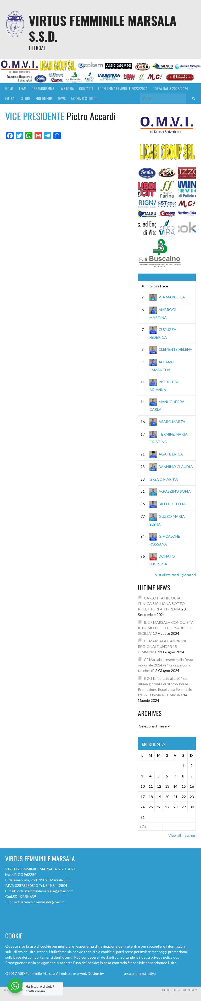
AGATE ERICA (171, 454)
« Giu (143, 826)
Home (9, 88)
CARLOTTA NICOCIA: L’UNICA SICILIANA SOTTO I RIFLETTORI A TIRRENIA (162, 603)
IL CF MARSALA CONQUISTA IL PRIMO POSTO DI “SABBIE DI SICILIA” (166, 628)
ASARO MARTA (172, 421)
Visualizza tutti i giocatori (175, 574)
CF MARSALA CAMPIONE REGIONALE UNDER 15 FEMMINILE (162, 646)
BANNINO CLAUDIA (176, 466)
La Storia (66, 88)
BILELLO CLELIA (172, 504)
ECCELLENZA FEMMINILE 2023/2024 (122, 88)
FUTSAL (10, 98)
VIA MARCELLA (172, 297)
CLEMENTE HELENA (175, 349)
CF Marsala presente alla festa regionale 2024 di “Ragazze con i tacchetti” (165, 665)
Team (22, 88)
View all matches (182, 835)
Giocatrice (158, 286)
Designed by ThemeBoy (179, 990)
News (62, 98)
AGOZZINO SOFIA (175, 491)
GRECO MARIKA (163, 479)
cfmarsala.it (114, 973)
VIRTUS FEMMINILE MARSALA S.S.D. (102, 28)
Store (25, 98)
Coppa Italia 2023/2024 (170, 88)
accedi (162, 973)
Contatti (86, 88)
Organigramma (42, 88)
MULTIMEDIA (44, 98)
